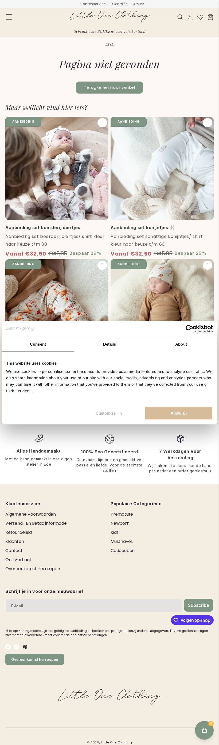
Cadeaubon (123, 550)
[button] (180, 17)
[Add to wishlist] (102, 122)
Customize (106, 413)
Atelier (138, 4)
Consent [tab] (38, 344)
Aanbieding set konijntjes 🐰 (143, 227)
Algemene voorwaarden (30, 514)
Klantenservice (93, 4)
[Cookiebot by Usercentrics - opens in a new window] (189, 329)
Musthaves (122, 541)
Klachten (14, 541)
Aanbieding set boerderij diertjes (42, 227)
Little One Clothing (116, 742)
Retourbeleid (18, 532)
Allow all (179, 413)
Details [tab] (109, 344)
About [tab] (181, 344)
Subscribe (198, 605)
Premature (122, 514)
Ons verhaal (18, 560)
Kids (115, 532)
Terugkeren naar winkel (109, 87)
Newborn (120, 523)
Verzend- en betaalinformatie (36, 523)
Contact (119, 4)
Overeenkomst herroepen (32, 569)
